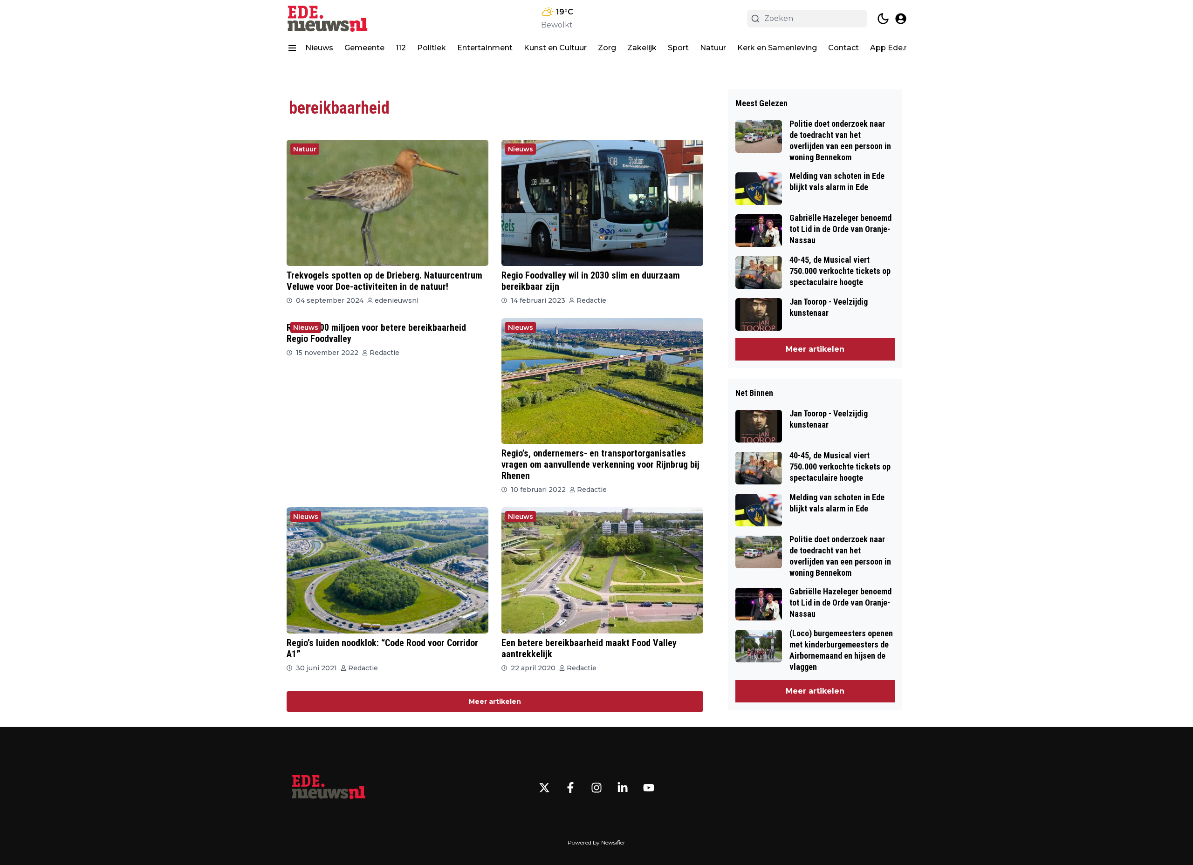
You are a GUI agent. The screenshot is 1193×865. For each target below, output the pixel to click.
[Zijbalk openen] (292, 48)
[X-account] (544, 787)
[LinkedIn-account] (622, 787)
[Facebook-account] (570, 787)
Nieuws (319, 47)
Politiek (431, 47)
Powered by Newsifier (596, 842)
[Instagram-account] (596, 787)
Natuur (713, 47)
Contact (843, 47)
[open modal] (900, 18)
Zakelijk (642, 47)
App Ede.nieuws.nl (904, 47)
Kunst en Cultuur (555, 47)
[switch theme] (883, 18)
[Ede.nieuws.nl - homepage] (328, 18)
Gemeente (364, 47)
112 (401, 47)
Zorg (607, 47)
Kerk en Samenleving (777, 47)
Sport (678, 47)
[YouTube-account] (648, 787)
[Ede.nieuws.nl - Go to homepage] (328, 788)
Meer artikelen (495, 701)
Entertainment (485, 47)
